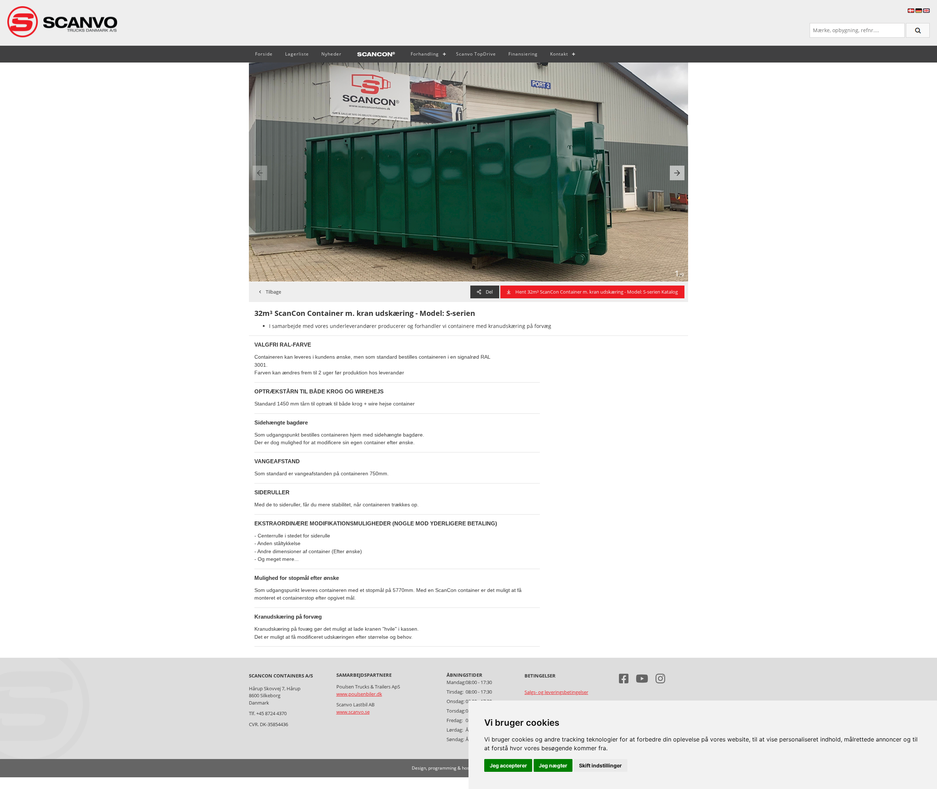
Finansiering (523, 54)
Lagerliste (297, 54)
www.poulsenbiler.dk (359, 694)
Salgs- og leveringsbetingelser (556, 692)
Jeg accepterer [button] (508, 765)
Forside (264, 54)
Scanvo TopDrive (476, 54)
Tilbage (273, 291)
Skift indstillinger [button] (600, 765)
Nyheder (331, 54)
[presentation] (260, 173)
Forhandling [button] (425, 54)
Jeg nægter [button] (553, 765)
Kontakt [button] (559, 54)
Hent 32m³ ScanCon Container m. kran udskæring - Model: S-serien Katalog (596, 291)
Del (489, 291)
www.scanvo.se (353, 712)
